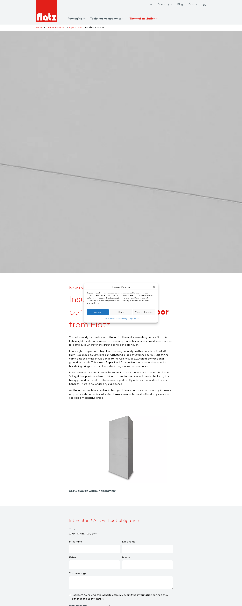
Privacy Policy (121, 319)
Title (72, 529)
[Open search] (151, 4)
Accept (98, 312)
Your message (77, 573)
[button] (153, 287)
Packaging (75, 18)
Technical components (105, 18)
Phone (126, 557)
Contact (194, 4)
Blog (180, 4)
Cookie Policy (109, 319)
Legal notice (134, 319)
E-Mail (73, 557)
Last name (128, 541)
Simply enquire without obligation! (92, 491)
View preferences (144, 312)
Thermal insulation (142, 18)
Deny (121, 312)
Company (164, 4)
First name (75, 541)
